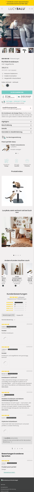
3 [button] (17, 472)
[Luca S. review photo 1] (6, 454)
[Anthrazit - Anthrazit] (7, 85)
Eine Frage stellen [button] (17, 318)
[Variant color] (15, 286)
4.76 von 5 (21, 297)
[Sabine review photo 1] (6, 361)
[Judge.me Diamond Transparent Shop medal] (20, 328)
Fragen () (20, 337)
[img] (5, 346)
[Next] (30, 275)
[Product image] (17, 269)
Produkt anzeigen (16, 149)
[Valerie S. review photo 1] (6, 386)
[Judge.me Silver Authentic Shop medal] (12, 328)
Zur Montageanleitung (13, 137)
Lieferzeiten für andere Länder (15, 103)
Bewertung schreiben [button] (17, 314)
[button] (5, 59)
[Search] (30, 9)
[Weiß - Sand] (3, 85)
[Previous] (4, 275)
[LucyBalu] (17, 9)
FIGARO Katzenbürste (18, 145)
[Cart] (32, 8)
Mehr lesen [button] (5, 409)
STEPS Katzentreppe (17, 277)
